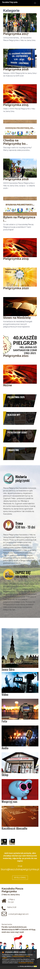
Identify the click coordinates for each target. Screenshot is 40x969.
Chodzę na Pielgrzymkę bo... (15, 142)
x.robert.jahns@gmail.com (18, 914)
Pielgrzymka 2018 (16, 179)
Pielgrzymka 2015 (15, 105)
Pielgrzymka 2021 (15, 356)
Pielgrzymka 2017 (15, 34)
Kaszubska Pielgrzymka (9, 2)
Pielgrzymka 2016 (16, 69)
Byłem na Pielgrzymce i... (19, 219)
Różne (7, 385)
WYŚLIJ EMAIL (20, 878)
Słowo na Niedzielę (17, 317)
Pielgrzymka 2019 (16, 258)
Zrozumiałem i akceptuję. (26, 963)
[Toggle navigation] (35, 3)
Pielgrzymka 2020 (16, 288)
